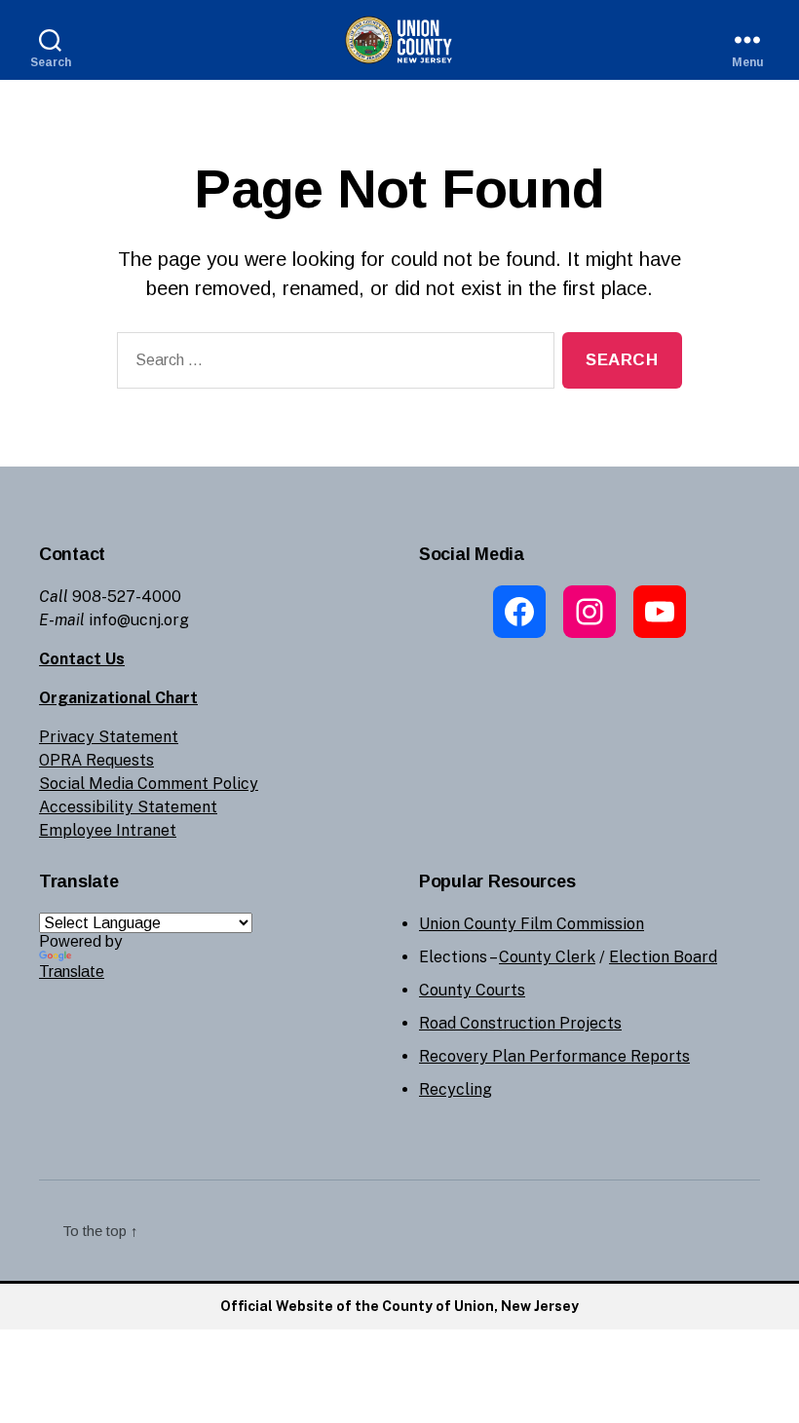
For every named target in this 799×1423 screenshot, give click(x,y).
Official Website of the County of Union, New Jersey (399, 1306)
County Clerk (547, 957)
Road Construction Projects (520, 1023)
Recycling (455, 1089)
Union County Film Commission (531, 924)
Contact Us (82, 659)
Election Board (663, 957)
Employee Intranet (107, 830)
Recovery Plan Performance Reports (554, 1056)
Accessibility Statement (128, 807)
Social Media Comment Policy (148, 783)
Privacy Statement (108, 737)
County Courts (472, 990)
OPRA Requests (96, 760)
